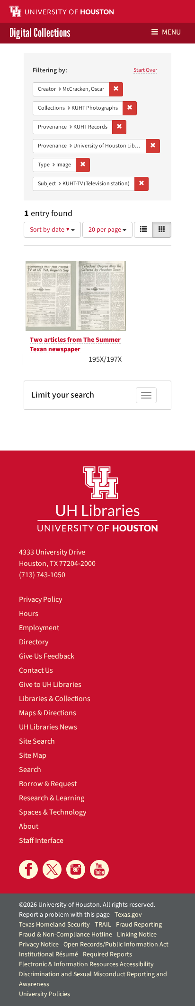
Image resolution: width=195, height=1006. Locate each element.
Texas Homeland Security (54, 924)
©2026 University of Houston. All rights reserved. (87, 905)
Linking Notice (137, 934)
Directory (33, 642)
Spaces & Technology (52, 812)
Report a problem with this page (64, 914)
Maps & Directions (47, 713)
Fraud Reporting (139, 924)
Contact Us (36, 670)
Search (30, 769)
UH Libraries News (48, 727)
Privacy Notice (39, 944)
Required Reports (107, 954)
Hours (28, 613)
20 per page (106, 229)
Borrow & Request (48, 784)
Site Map (32, 755)
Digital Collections (40, 33)
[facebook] (28, 869)
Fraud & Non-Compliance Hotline (65, 934)
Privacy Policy (40, 599)
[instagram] (75, 869)
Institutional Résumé (48, 954)
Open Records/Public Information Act (115, 944)
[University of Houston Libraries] (97, 498)
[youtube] (99, 869)
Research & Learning (51, 798)
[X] (52, 869)
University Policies (44, 994)
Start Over (145, 70)
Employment (39, 628)
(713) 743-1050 (42, 575)
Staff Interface (41, 840)
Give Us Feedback (46, 656)
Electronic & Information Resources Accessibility (86, 964)
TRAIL (103, 924)
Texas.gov (128, 914)
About (28, 826)
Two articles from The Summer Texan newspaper (75, 344)
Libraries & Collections (54, 699)
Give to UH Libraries (50, 684)
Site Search (37, 741)
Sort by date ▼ (50, 229)
